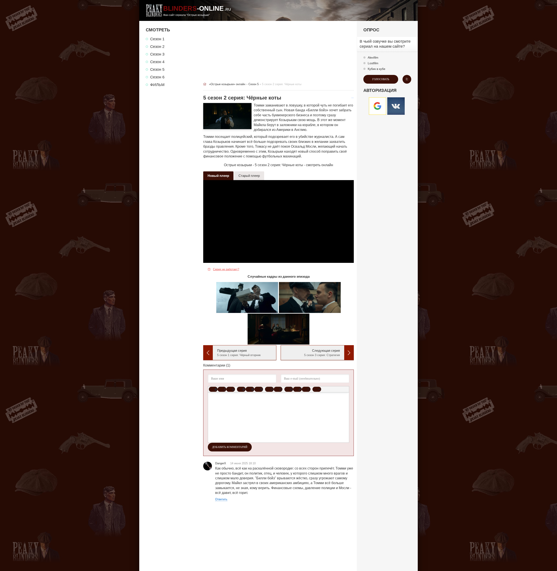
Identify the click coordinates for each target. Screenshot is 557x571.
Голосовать (380, 79)
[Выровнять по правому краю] (258, 389)
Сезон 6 (157, 77)
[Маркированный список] (269, 389)
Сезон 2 (157, 46)
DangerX (220, 463)
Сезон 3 (157, 54)
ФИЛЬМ (157, 85)
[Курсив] (222, 389)
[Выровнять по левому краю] (241, 389)
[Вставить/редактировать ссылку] (297, 389)
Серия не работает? (226, 269)
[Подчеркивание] (230, 389)
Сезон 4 (157, 62)
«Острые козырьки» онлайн (227, 84)
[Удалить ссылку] (306, 389)
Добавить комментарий (229, 447)
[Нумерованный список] (278, 389)
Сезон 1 (157, 39)
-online (197, 11)
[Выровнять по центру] (250, 389)
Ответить (221, 499)
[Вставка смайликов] (288, 389)
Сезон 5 (157, 69)
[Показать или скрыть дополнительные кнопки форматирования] (316, 389)
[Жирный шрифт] (213, 389)
